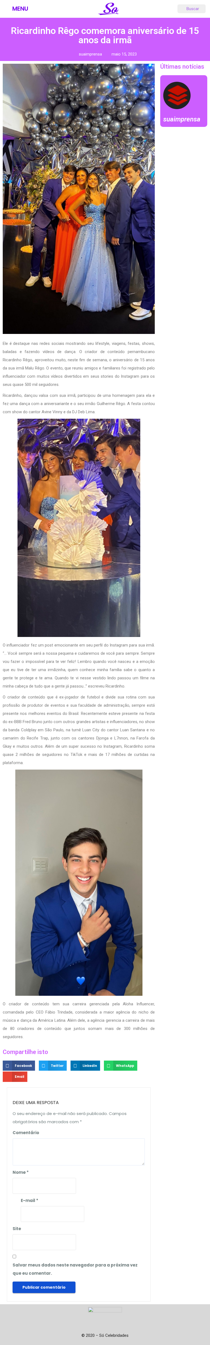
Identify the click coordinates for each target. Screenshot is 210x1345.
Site (17, 1229)
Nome (21, 1172)
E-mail (29, 1200)
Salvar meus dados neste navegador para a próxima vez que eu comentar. (75, 1269)
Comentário (26, 1133)
